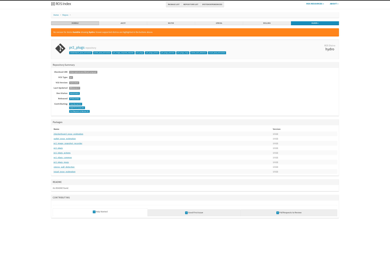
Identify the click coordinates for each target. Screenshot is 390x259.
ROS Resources (314, 3)
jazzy (123, 23)
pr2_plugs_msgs (182, 53)
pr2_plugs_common (167, 53)
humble (75, 23)
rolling (267, 23)
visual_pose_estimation (217, 53)
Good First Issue (194, 212)
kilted (171, 23)
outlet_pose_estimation (102, 53)
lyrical (219, 23)
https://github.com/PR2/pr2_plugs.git (83, 72)
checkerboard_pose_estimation (80, 53)
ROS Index (63, 3)
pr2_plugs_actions (152, 53)
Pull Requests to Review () (79, 111)
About (333, 3)
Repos (65, 15)
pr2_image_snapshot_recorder (123, 53)
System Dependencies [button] (212, 4)
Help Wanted (101, 211)
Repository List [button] (190, 4)
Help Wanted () (75, 104)
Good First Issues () (77, 108)
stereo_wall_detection (198, 53)
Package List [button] (174, 4)
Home (56, 15)
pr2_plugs (77, 47)
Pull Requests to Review (289, 212)
